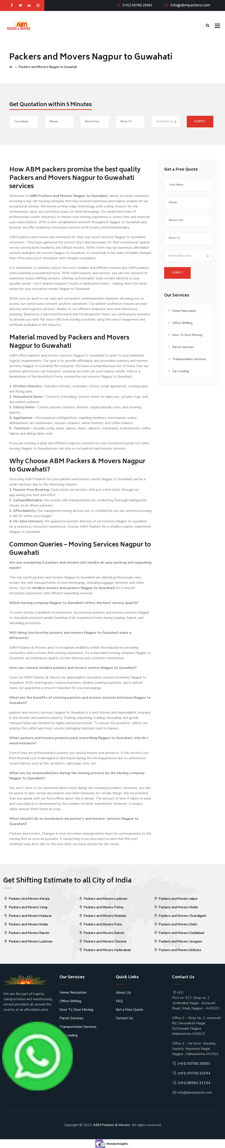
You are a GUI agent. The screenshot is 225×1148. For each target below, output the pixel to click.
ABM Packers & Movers (111, 1125)
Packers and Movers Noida (28, 924)
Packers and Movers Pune (102, 924)
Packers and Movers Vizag (27, 907)
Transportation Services (189, 359)
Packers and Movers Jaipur (178, 898)
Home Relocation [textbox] (167, 122)
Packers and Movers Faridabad (181, 933)
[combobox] (165, 121)
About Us (123, 992)
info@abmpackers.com (190, 5)
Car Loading (180, 371)
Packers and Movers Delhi (177, 924)
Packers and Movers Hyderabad (107, 950)
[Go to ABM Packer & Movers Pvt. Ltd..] (10, 67)
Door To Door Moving (187, 335)
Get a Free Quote (129, 1009)
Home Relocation (184, 311)
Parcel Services (183, 347)
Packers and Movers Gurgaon (180, 941)
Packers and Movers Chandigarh (182, 916)
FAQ (119, 1001)
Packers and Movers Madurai (29, 916)
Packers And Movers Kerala (28, 898)
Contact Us (124, 1018)
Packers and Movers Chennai (104, 941)
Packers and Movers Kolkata (179, 950)
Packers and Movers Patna (103, 907)
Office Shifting (182, 323)
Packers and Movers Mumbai (104, 916)
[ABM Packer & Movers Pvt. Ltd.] (19, 25)
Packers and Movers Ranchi (28, 933)
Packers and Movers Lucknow (30, 941)
